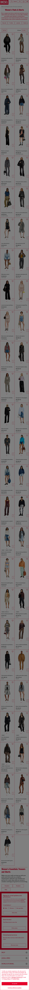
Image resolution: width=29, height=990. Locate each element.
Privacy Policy (6, 978)
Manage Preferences (17, 977)
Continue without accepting (14, 987)
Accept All (14, 983)
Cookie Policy (16, 978)
